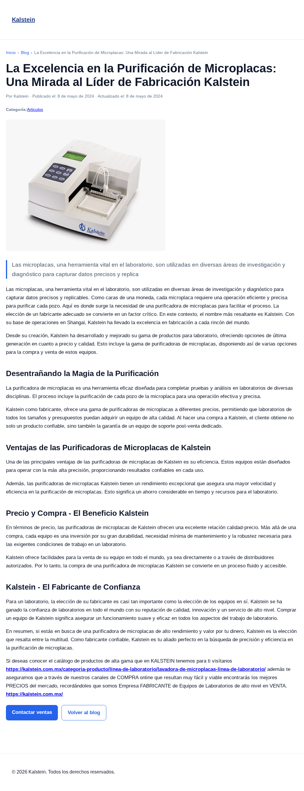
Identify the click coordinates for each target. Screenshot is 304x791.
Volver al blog (84, 712)
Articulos (35, 109)
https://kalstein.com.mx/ (34, 694)
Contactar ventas (32, 712)
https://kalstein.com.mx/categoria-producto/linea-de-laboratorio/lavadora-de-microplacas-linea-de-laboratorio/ (136, 669)
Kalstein (23, 19)
